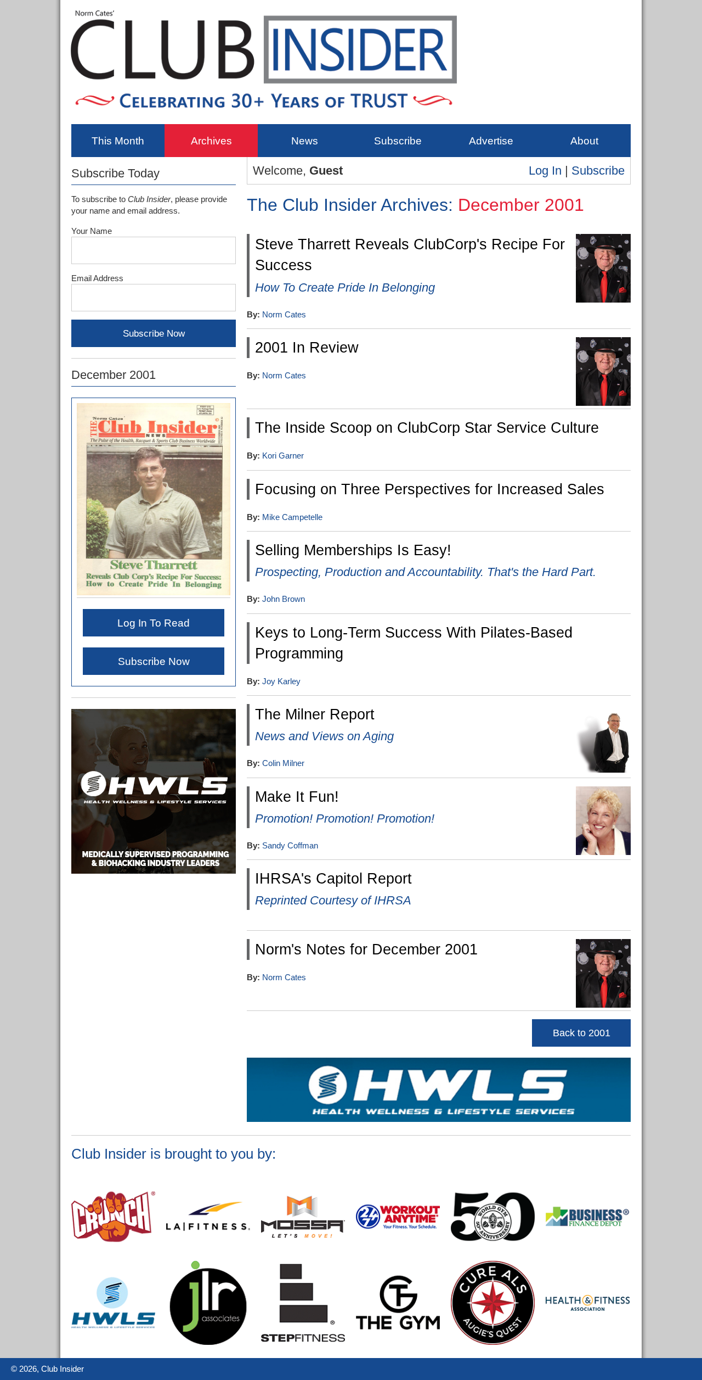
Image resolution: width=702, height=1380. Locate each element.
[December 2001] (153, 593)
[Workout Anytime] (398, 1256)
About (584, 141)
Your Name (91, 231)
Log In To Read (153, 623)
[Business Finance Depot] (588, 1256)
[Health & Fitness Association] (588, 1342)
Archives (211, 141)
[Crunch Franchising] (113, 1256)
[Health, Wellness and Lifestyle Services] (439, 1119)
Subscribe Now (154, 661)
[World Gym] (493, 1256)
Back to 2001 (581, 1032)
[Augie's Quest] (493, 1342)
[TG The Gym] (398, 1342)
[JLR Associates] (208, 1342)
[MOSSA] (303, 1256)
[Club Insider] (263, 116)
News (304, 141)
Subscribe (398, 141)
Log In (545, 170)
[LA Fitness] (208, 1256)
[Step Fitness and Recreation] (303, 1342)
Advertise (491, 141)
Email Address (97, 278)
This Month (118, 141)
